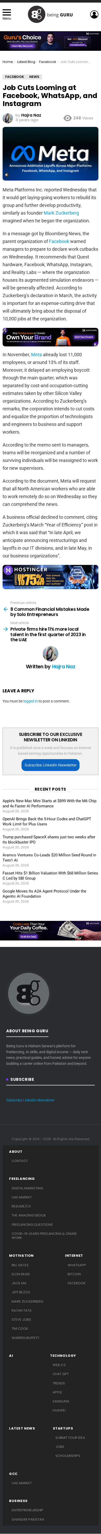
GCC (13, 1474)
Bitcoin (74, 1274)
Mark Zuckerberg (61, 213)
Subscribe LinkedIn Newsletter (51, 765)
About (16, 1152)
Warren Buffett (25, 1337)
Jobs (59, 1446)
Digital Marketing (27, 1188)
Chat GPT (61, 1373)
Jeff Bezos (21, 1292)
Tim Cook (20, 1328)
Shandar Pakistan (28, 1519)
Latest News (22, 1428)
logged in (30, 701)
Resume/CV (21, 1206)
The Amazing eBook (29, 1215)
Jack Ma (19, 1283)
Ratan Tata (22, 1310)
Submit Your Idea (70, 1437)
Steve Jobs (21, 1319)
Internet (74, 1256)
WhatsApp (77, 1265)
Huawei (59, 1410)
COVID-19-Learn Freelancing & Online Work (44, 1235)
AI (11, 1356)
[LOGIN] (94, 14)
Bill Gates (20, 1265)
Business (18, 1501)
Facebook (59, 241)
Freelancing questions (32, 1224)
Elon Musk (21, 1274)
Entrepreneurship (27, 1510)
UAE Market (22, 1197)
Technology (63, 1356)
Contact (20, 1160)
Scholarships (67, 1455)
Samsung (61, 1401)
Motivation (21, 1256)
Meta (36, 354)
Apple (57, 1392)
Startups (63, 1428)
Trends (59, 1383)
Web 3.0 (59, 1364)
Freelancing (22, 1179)
